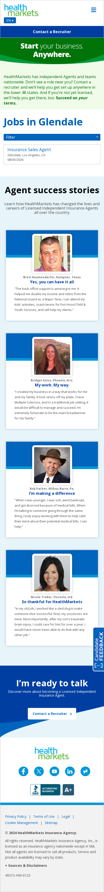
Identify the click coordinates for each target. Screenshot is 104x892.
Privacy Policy (15, 816)
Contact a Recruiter (52, 31)
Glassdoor (85, 771)
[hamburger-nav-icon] (93, 10)
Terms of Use (44, 816)
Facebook (23, 771)
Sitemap (51, 822)
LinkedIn (70, 771)
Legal (65, 816)
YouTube (54, 771)
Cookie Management (21, 822)
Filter (10, 137)
